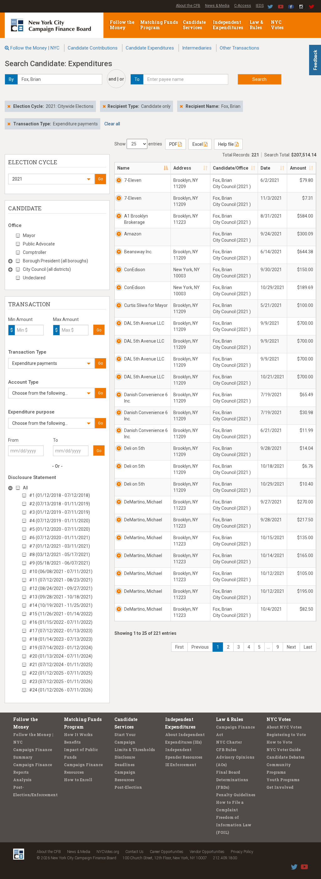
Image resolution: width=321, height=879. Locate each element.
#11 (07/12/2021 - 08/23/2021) (60, 579)
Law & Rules (256, 24)
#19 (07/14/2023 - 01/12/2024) (60, 647)
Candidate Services (194, 24)
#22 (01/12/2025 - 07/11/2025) (60, 673)
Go (100, 179)
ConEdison (134, 269)
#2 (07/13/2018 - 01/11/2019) (59, 503)
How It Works (78, 734)
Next (291, 647)
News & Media (217, 5)
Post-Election (128, 787)
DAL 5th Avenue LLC (144, 323)
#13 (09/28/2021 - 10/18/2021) (60, 596)
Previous (200, 647)
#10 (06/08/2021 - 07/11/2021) (60, 571)
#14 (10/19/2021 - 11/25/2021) (60, 605)
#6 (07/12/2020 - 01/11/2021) (59, 537)
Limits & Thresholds (134, 749)
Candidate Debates (285, 757)
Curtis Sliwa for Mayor (146, 305)
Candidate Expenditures (150, 48)
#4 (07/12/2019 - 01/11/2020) (59, 520)
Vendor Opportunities (207, 852)
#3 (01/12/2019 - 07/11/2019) (59, 512)
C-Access (242, 5)
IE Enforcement (180, 764)
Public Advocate (39, 243)
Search (259, 79)
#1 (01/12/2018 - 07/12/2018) (59, 495)
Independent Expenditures (228, 24)
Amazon (132, 233)
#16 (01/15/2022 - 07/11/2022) (60, 622)
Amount (298, 168)
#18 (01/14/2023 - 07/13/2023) (60, 639)
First (179, 647)
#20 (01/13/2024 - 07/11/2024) (60, 656)
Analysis (22, 779)
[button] (51, 179)
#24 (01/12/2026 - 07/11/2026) (60, 689)
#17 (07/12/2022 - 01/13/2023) (60, 630)
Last (308, 647)
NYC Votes (277, 24)
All (25, 487)
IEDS (260, 5)
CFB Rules (226, 749)
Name (123, 168)
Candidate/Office (230, 168)
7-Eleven (132, 180)
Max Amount (66, 319)
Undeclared (34, 277)
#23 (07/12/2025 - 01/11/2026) (60, 681)
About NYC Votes (284, 726)
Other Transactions (239, 48)
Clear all (112, 123)
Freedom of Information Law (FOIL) (233, 825)
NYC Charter (229, 742)
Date (265, 168)
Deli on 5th (134, 448)
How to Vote (279, 742)
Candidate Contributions (93, 48)
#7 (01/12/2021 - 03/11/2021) (59, 546)
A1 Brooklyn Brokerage (136, 219)
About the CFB (188, 5)
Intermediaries (197, 48)
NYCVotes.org (108, 852)
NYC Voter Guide (283, 749)
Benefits (72, 742)
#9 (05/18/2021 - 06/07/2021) (59, 563)
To (55, 440)
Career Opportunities (166, 852)
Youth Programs (282, 779)
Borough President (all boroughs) (55, 260)
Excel (198, 144)
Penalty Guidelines (235, 794)
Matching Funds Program (159, 24)
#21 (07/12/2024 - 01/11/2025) (60, 664)
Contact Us (134, 852)
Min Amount (20, 319)
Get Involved (279, 787)
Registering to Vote (286, 734)
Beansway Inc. (138, 251)
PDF (173, 144)
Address (182, 168)
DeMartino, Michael (143, 501)
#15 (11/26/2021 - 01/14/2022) (60, 613)
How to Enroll (78, 779)
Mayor (29, 235)
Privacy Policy (242, 852)
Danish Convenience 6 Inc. (146, 397)
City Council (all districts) (47, 269)
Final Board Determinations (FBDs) (232, 780)
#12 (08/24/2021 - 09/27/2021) (60, 588)
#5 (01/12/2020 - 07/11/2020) (59, 529)
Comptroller (34, 252)
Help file (226, 144)
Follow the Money (122, 24)
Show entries (138, 143)
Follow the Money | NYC (35, 48)
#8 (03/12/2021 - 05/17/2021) (59, 554)
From (13, 440)
